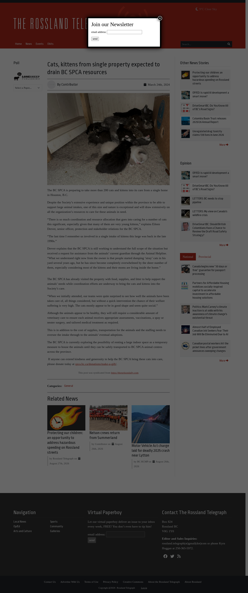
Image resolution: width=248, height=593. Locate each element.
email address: (98, 32)
